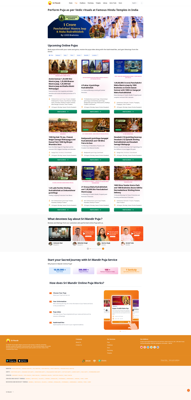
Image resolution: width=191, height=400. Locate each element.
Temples (98, 3)
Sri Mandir (9, 392)
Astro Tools (113, 3)
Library (105, 3)
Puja (76, 3)
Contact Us (79, 345)
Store (120, 3)
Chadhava (82, 3)
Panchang (90, 3)
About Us (78, 342)
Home (70, 3)
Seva (108, 347)
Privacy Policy (164, 360)
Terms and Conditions (174, 360)
